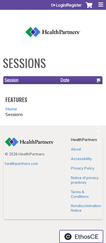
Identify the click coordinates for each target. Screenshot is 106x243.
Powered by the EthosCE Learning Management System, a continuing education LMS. (81, 236)
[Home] (53, 26)
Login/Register (69, 5)
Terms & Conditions (80, 194)
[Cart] (89, 8)
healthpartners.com (21, 163)
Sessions (14, 114)
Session (11, 80)
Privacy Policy (82, 168)
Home (11, 109)
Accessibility (81, 158)
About (76, 149)
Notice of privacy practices (85, 180)
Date (65, 80)
